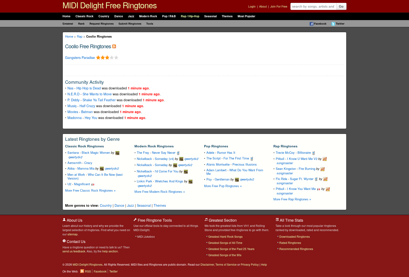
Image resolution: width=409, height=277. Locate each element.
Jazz (131, 16)
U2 (69, 184)
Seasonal (210, 16)
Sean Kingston (286, 168)
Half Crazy (87, 105)
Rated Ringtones (290, 243)
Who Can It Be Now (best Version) (95, 176)
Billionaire (305, 152)
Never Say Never (164, 152)
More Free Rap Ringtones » (292, 199)
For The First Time (236, 158)
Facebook (320, 23)
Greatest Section (222, 220)
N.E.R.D (73, 94)
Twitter (340, 23)
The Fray (143, 152)
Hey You (91, 117)
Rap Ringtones (285, 146)
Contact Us (75, 241)
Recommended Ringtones (296, 249)
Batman (87, 111)
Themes (227, 16)
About (263, 6)
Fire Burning (307, 168)
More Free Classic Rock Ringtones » (90, 190)
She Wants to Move (97, 94)
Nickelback (144, 158)
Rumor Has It (226, 152)
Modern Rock (148, 16)
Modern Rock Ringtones (154, 146)
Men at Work (76, 174)
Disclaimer (207, 264)
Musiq (71, 105)
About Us (74, 220)
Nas (70, 88)
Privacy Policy (250, 264)
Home (66, 16)
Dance (118, 16)
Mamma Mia (85, 168)
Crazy (88, 162)
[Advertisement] (120, 70)
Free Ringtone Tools (154, 220)
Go (341, 6)
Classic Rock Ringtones (84, 146)
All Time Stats (291, 220)
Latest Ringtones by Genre (92, 139)
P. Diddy (73, 99)
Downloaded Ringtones (294, 236)
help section (110, 251)
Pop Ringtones (216, 146)
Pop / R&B (169, 16)
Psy (209, 179)
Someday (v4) (164, 158)
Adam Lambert (216, 170)
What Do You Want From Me (234, 172)
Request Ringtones (101, 23)
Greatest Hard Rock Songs (225, 236)
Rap (79, 36)
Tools (149, 23)
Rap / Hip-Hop (190, 16)
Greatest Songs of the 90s (224, 255)
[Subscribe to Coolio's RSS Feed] (114, 46)
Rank (81, 23)
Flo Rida (281, 178)
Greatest (67, 23)
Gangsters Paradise (80, 58)
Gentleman (222, 179)
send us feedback (73, 251)
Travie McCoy (285, 152)
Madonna (74, 117)
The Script (213, 158)
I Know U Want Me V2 (302, 158)
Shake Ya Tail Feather (99, 99)
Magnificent (82, 184)
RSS (88, 271)
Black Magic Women (96, 152)
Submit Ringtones (130, 23)
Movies (72, 111)
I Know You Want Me (302, 188)
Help (264, 264)
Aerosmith (74, 162)
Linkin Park (144, 181)
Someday (161, 165)
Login (252, 6)
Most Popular (246, 16)
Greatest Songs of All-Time (225, 243)
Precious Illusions (244, 164)
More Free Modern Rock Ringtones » (159, 191)
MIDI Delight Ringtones (87, 264)
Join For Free (278, 6)
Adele (210, 152)
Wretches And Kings (169, 181)
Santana (73, 152)
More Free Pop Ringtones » (223, 186)
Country (103, 16)
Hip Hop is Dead (88, 88)
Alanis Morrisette (218, 164)
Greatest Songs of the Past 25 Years (231, 249)
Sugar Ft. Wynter (302, 178)
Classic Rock (84, 16)
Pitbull (280, 158)
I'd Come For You (166, 171)
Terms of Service (226, 264)
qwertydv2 (111, 168)
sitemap (72, 234)
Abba (71, 168)
